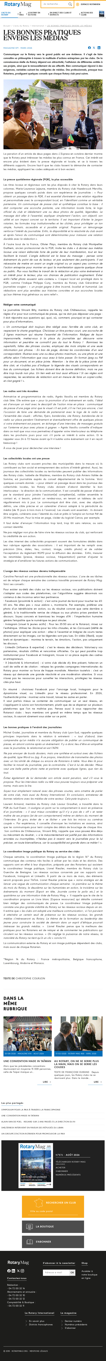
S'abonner (62, 1171)
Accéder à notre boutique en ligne (89, 1275)
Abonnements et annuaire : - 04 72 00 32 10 (22, 1294)
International (38, 26)
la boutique (45, 1226)
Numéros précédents (68, 1175)
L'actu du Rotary (6, 14)
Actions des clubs (87, 14)
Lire (45, 1082)
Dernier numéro (73, 1321)
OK (72, 1272)
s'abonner (43, 1242)
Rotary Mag (18, 4)
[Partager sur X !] (94, 48)
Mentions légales (39, 1351)
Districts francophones (41, 1324)
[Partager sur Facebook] (89, 48)
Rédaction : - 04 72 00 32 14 (16, 1287)
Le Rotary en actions (34, 14)
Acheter (60, 1168)
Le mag (21, 14)
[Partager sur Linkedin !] (99, 48)
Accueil (7, 26)
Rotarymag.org (20, 1351)
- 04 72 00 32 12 (16, 1299)
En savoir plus (36, 1321)
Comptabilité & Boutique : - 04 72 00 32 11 (21, 1304)
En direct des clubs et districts (60, 14)
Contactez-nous (17, 1278)
